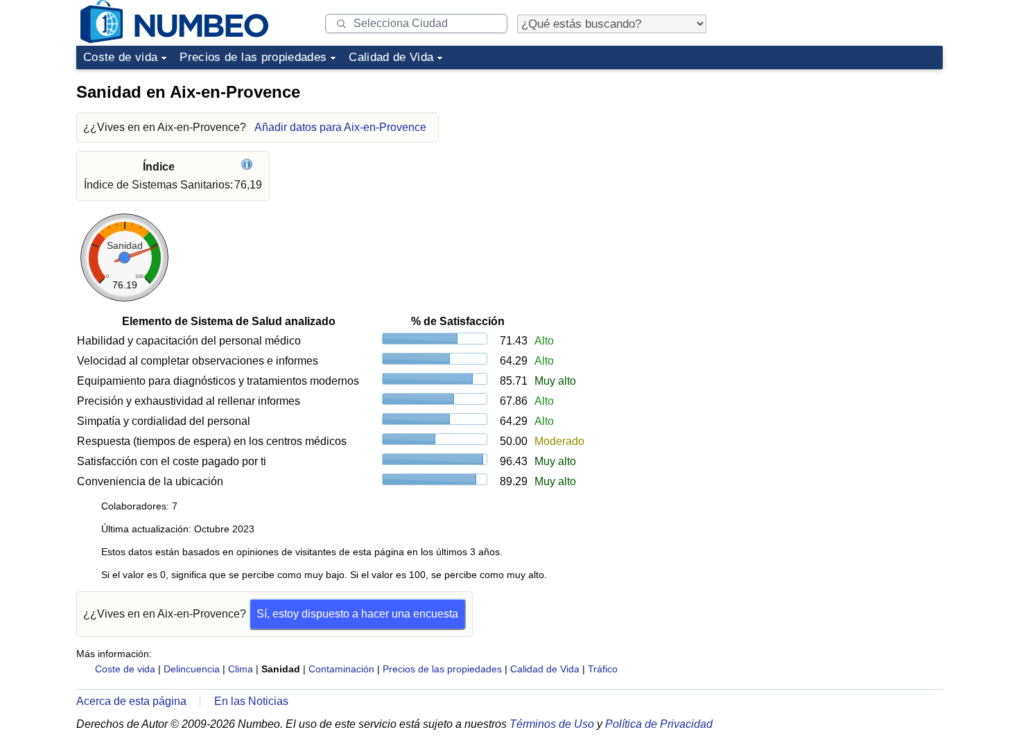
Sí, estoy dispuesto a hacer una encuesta (357, 614)
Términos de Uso (551, 724)
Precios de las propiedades (253, 57)
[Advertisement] (839, 162)
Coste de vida (120, 57)
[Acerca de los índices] (248, 167)
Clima (240, 668)
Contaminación (341, 668)
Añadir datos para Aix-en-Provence (340, 127)
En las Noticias (251, 701)
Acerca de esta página (131, 701)
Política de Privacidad (659, 724)
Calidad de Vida (391, 57)
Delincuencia (192, 668)
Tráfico (603, 668)
